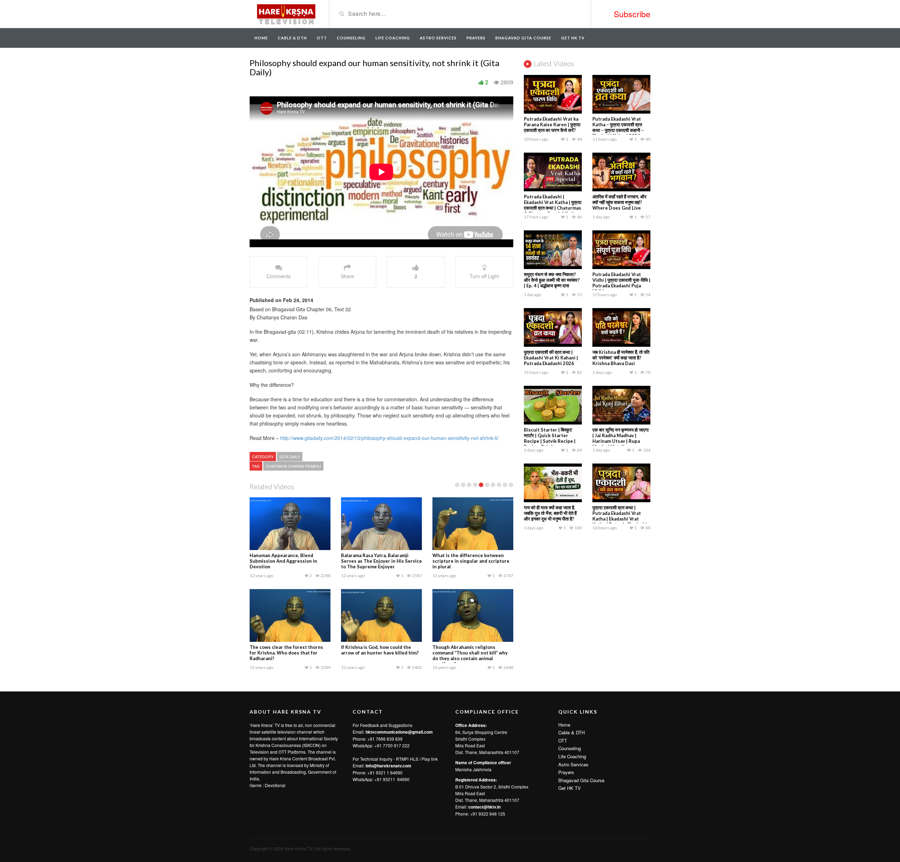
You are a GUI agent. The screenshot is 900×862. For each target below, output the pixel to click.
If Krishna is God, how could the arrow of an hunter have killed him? (380, 650)
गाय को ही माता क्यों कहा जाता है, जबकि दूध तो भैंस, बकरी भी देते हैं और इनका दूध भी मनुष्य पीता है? (550, 513)
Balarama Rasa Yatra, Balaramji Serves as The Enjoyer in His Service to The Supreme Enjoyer (381, 561)
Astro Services (438, 38)
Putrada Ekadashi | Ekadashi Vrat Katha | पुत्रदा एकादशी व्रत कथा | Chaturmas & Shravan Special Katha (552, 205)
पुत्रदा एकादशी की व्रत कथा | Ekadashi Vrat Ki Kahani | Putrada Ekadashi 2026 (551, 357)
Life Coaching (392, 38)
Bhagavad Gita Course (523, 38)
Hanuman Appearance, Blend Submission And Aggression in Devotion (283, 561)
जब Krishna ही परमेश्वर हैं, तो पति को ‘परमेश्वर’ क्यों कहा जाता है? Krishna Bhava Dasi (620, 357)
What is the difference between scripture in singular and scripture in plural (470, 561)
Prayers (476, 38)
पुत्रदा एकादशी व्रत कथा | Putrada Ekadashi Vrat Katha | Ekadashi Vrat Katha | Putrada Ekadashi (619, 516)
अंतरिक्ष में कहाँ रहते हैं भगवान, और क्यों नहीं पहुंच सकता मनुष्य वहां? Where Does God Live (619, 202)
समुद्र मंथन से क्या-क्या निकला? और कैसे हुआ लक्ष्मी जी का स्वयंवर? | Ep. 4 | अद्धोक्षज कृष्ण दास (552, 280)
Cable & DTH (292, 38)
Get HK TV (573, 38)
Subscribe (632, 14)
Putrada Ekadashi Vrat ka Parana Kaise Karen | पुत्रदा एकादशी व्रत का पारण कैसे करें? (552, 124)
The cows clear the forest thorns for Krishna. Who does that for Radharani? (286, 652)
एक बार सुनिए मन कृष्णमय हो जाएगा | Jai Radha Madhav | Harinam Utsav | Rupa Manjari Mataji (620, 438)
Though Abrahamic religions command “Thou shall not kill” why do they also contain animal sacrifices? (470, 655)
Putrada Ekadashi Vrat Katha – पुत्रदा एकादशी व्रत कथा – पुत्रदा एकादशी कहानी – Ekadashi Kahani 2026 (618, 127)
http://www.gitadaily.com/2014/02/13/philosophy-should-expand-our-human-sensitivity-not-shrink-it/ (389, 437)
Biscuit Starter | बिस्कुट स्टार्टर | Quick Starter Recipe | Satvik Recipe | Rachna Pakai (550, 438)
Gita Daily (289, 456)
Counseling (351, 38)
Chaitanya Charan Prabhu (293, 466)
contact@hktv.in (484, 807)
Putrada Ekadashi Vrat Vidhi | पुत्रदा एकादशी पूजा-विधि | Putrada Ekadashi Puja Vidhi (621, 283)
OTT (322, 38)
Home (261, 38)
